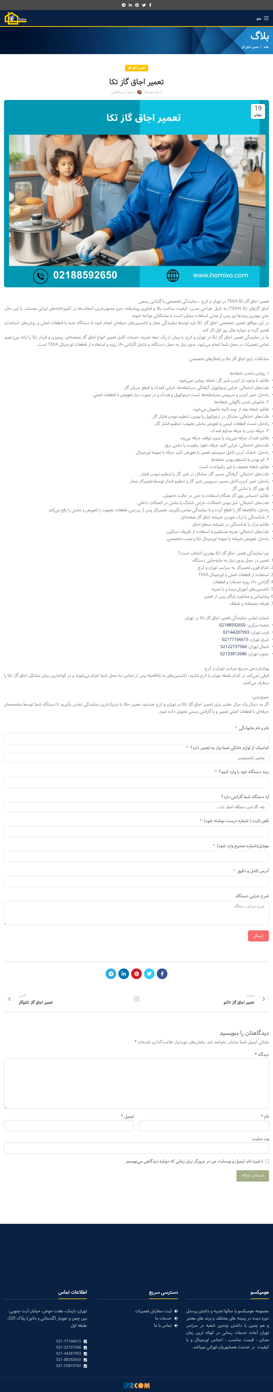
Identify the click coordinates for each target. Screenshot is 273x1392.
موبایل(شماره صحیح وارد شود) (243, 846)
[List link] (45, 1341)
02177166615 (235, 639)
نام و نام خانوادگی (254, 728)
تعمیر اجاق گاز (249, 47)
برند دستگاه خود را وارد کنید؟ (244, 771)
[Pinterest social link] (137, 5)
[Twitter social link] (143, 5)
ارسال (258, 935)
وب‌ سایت (260, 1138)
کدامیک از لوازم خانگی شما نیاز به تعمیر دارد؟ (229, 747)
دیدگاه (262, 1054)
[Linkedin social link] (130, 5)
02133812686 (233, 654)
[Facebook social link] (150, 5)
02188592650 (232, 625)
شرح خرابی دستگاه (252, 896)
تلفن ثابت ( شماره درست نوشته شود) (236, 820)
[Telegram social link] (123, 5)
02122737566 (233, 646)
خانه (266, 47)
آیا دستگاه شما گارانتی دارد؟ (245, 796)
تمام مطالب (136, 998)
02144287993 (236, 632)
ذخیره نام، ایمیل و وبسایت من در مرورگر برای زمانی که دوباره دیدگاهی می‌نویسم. (194, 1161)
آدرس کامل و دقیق (253, 871)
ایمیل (127, 1116)
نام (265, 1116)
